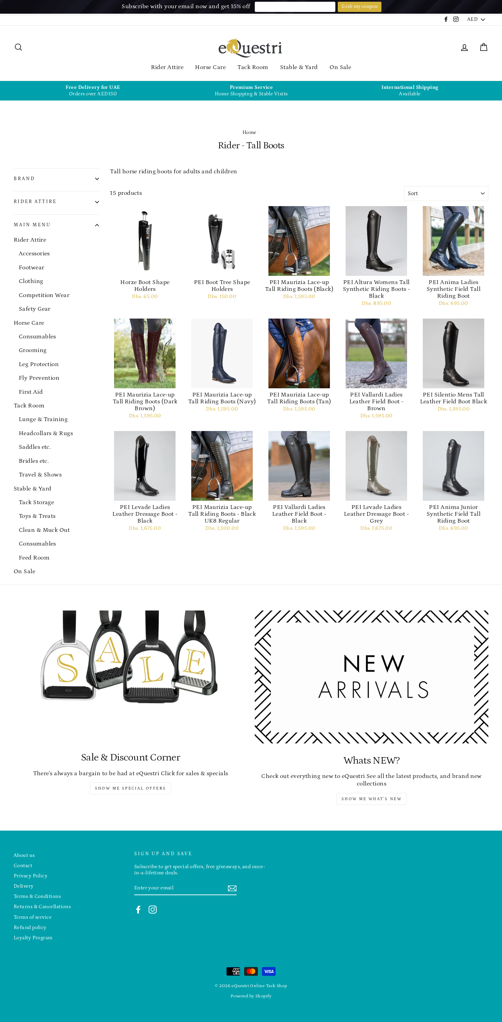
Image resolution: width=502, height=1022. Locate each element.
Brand (24, 178)
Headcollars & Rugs (46, 433)
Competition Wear (44, 295)
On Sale (340, 67)
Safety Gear (35, 309)
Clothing (31, 281)
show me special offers (130, 788)
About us (24, 855)
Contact (23, 866)
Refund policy (30, 927)
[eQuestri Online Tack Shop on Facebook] (138, 909)
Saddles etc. (35, 447)
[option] (93, 90)
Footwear (31, 267)
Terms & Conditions (37, 896)
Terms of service (33, 917)
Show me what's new (371, 799)
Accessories (34, 253)
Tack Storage (36, 502)
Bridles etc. (34, 461)
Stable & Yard (299, 67)
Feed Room (34, 557)
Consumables (37, 336)
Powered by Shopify (251, 996)
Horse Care (210, 67)
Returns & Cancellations (42, 907)
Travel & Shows (40, 474)
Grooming (33, 350)
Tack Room (252, 67)
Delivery (24, 886)
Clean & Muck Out (44, 530)
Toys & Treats (37, 516)
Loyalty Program (33, 938)
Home (249, 132)
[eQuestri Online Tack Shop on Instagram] (153, 909)
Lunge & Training (43, 419)
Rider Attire (167, 67)
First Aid (31, 392)
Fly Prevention (39, 378)
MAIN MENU (32, 225)
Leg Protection (39, 364)
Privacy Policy (30, 876)
